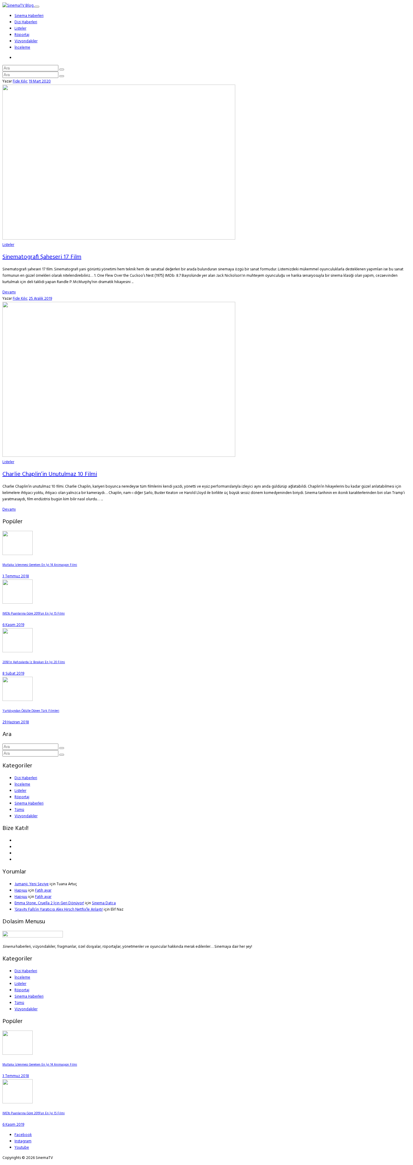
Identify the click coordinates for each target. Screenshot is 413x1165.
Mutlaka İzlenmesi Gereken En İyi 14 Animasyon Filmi (39, 565)
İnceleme (22, 47)
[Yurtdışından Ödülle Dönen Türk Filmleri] (17, 700)
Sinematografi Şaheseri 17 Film (41, 257)
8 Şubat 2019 (13, 673)
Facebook (23, 1135)
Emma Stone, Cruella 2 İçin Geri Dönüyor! (49, 903)
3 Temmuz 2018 (15, 576)
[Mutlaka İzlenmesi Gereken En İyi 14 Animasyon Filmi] (17, 554)
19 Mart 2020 (40, 81)
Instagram (23, 1141)
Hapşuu (21, 890)
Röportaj (22, 35)
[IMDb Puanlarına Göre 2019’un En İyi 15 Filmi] (17, 602)
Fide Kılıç (20, 81)
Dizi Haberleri (26, 22)
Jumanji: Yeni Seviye (32, 884)
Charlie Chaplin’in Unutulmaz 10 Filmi (49, 474)
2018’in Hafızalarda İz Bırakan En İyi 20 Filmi (33, 662)
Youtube (22, 1147)
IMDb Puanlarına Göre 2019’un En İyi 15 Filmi (33, 613)
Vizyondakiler (26, 41)
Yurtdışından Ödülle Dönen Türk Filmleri (30, 711)
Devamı (9, 292)
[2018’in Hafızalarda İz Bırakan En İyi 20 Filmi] (17, 651)
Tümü (19, 810)
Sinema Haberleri (29, 16)
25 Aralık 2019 (40, 298)
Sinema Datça (104, 903)
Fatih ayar (43, 890)
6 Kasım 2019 (13, 625)
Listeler (20, 28)
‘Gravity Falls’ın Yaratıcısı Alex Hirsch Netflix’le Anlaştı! (59, 909)
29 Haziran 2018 (15, 722)
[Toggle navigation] (36, 7)
